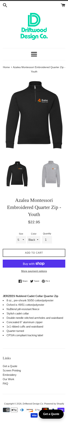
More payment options (34, 271)
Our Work (8, 379)
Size (21, 234)
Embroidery (10, 374)
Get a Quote (10, 366)
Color (33, 234)
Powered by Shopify (54, 403)
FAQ (5, 383)
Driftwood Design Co (33, 403)
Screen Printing (12, 370)
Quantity (47, 233)
